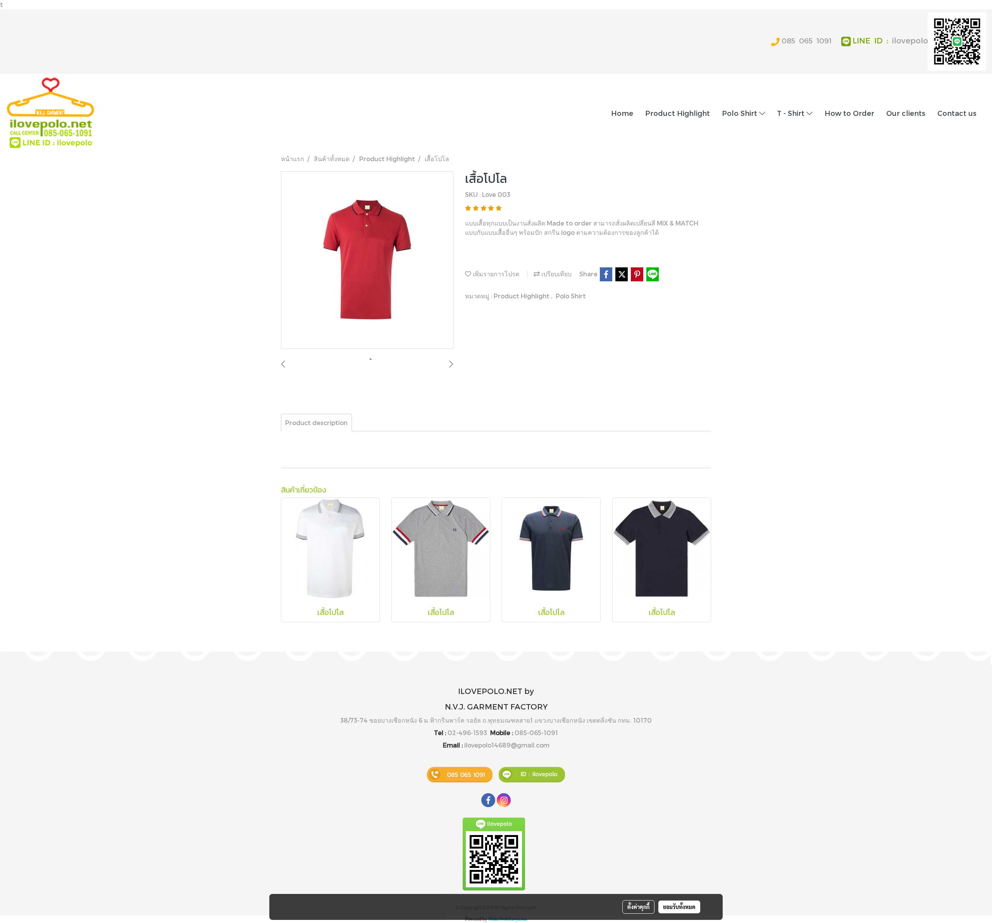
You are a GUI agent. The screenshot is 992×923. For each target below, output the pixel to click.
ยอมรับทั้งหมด (679, 906)
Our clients (905, 113)
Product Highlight (677, 113)
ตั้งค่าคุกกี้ (638, 906)
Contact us (956, 113)
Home (622, 113)
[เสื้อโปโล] (367, 260)
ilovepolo (910, 40)
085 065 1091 (807, 40)
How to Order (849, 113)
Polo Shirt (740, 113)
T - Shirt (791, 113)
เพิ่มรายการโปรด (495, 273)
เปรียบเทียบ (556, 273)
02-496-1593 (467, 732)
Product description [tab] (316, 422)
